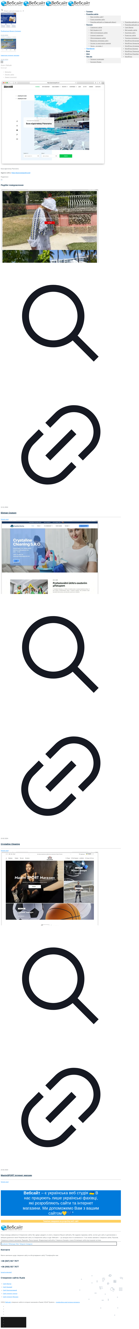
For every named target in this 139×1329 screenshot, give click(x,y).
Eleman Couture (8, 513)
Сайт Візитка (7, 1284)
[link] (23, 11)
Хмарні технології (11, 77)
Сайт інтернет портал (10, 1293)
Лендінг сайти (9, 74)
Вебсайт (9, 65)
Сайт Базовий (7, 1287)
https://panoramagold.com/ (20, 173)
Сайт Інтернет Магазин (10, 1297)
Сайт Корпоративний (10, 1290)
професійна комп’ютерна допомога (68, 1302)
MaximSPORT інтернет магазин (16, 1175)
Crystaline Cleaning (10, 844)
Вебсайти (8, 72)
